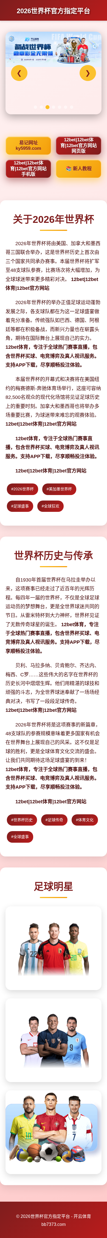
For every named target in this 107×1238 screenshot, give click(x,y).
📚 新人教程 (79, 168)
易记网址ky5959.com (28, 145)
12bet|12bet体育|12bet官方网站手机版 (28, 168)
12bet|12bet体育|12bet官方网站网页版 (78, 145)
